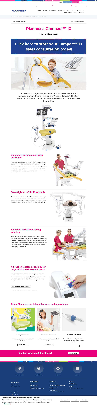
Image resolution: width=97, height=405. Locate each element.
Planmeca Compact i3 (18, 21)
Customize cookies (65, 400)
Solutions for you (68, 12)
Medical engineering (68, 2)
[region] (48, 400)
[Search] (86, 6)
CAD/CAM (39, 10)
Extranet (82, 2)
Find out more (22, 344)
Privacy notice (7, 403)
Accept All (84, 400)
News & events (34, 381)
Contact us (77, 374)
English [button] (61, 2)
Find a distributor (73, 353)
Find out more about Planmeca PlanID (20, 286)
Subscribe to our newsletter (37, 388)
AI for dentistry (61, 10)
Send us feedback (53, 387)
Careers (51, 388)
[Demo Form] (48, 46)
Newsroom (58, 374)
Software (45, 10)
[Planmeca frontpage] (19, 10)
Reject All (75, 400)
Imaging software (73, 384)
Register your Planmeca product (57, 385)
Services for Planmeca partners (56, 391)
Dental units (81, 12)
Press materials (34, 387)
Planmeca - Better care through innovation (20, 16)
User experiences (52, 10)
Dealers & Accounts (80, 10)
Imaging (75, 12)
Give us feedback (39, 374)
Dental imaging (72, 383)
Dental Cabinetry (70, 10)
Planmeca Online (53, 390)
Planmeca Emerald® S (74, 334)
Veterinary (75, 2)
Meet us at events (34, 385)
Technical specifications (77, 21)
